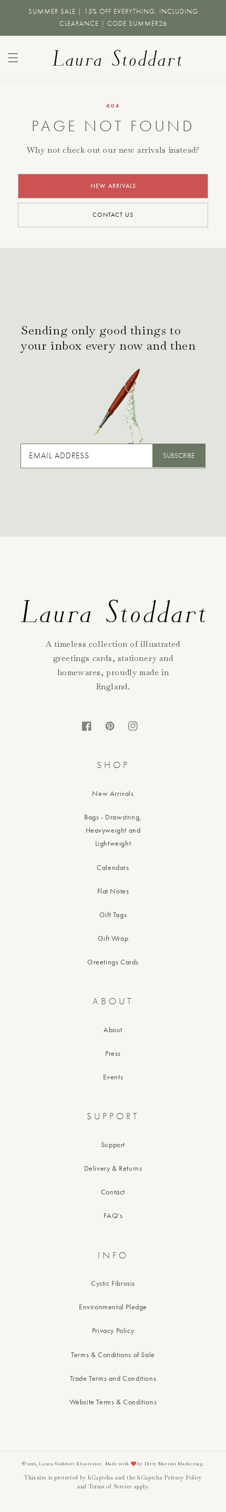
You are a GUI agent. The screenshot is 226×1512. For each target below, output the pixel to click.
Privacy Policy (113, 1330)
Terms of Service (110, 1486)
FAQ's (113, 1215)
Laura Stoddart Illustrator (70, 1463)
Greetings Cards (113, 962)
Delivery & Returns (113, 1168)
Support (113, 1144)
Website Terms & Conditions (113, 1401)
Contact (113, 1191)
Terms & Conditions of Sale (113, 1354)
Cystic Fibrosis (113, 1283)
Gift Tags (113, 914)
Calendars (113, 867)
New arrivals (113, 186)
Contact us (113, 215)
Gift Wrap (113, 938)
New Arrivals (112, 793)
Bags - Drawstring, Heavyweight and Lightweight (113, 830)
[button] (13, 57)
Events (113, 1077)
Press (113, 1053)
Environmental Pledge (113, 1306)
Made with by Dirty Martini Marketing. (154, 1463)
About (113, 1029)
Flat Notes (113, 891)
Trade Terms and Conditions (113, 1378)
